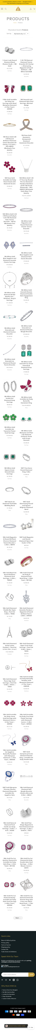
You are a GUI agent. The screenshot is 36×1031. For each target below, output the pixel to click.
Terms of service (6, 945)
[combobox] (20, 33)
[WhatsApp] (17, 979)
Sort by (9, 33)
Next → (18, 918)
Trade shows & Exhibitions (8, 951)
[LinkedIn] (13, 979)
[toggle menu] (2, 9)
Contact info (4, 949)
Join (31, 974)
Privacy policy (5, 942)
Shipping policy (5, 947)
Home (14, 22)
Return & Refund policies (8, 940)
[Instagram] (6, 979)
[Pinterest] (2, 979)
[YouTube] (9, 979)
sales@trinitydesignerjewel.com (11, 966)
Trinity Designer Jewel (19, 1008)
